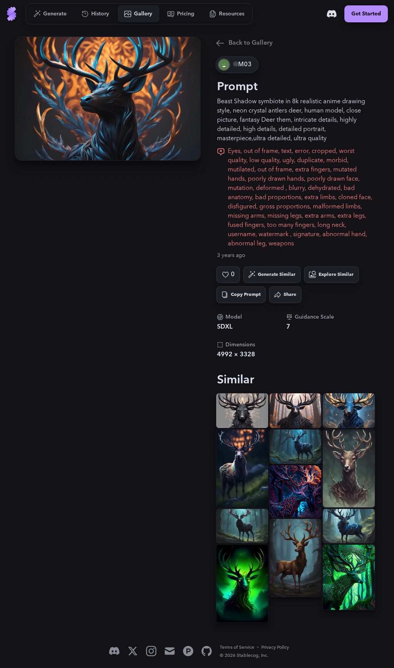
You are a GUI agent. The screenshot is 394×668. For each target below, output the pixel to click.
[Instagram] (151, 651)
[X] (133, 651)
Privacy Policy (275, 647)
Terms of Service (237, 647)
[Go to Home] (11, 14)
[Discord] (332, 14)
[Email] (169, 651)
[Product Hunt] (188, 651)
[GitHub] (206, 651)
